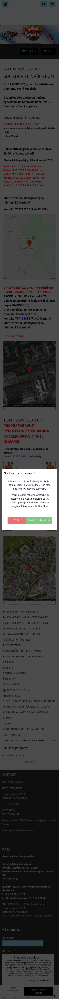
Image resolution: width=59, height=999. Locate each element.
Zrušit (16, 520)
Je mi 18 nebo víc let (39, 520)
